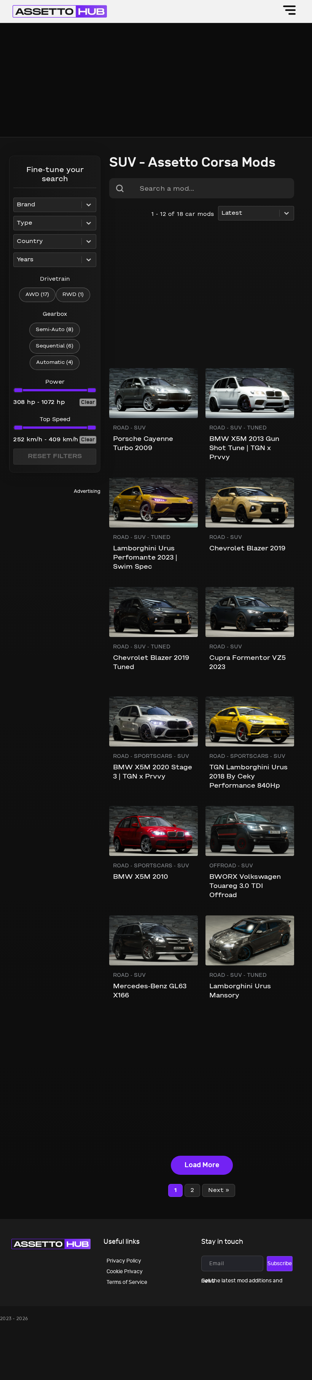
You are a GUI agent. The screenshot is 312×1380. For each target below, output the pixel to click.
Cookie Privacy (125, 1271)
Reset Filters (55, 456)
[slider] (18, 390)
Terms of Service (127, 1282)
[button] (290, 11)
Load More (202, 1165)
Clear (88, 402)
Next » (218, 1190)
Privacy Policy (124, 1261)
